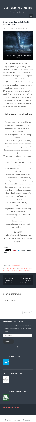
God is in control (12, 268)
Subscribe (8, 341)
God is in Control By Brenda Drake (9, 280)
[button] (18, 45)
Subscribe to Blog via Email (13, 321)
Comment (27, 312)
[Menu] (31, 16)
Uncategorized (15, 265)
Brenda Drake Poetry (18, 8)
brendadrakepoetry (22, 28)
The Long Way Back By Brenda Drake (25, 280)
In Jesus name (22, 268)
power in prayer (17, 270)
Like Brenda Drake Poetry (12, 407)
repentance (26, 270)
